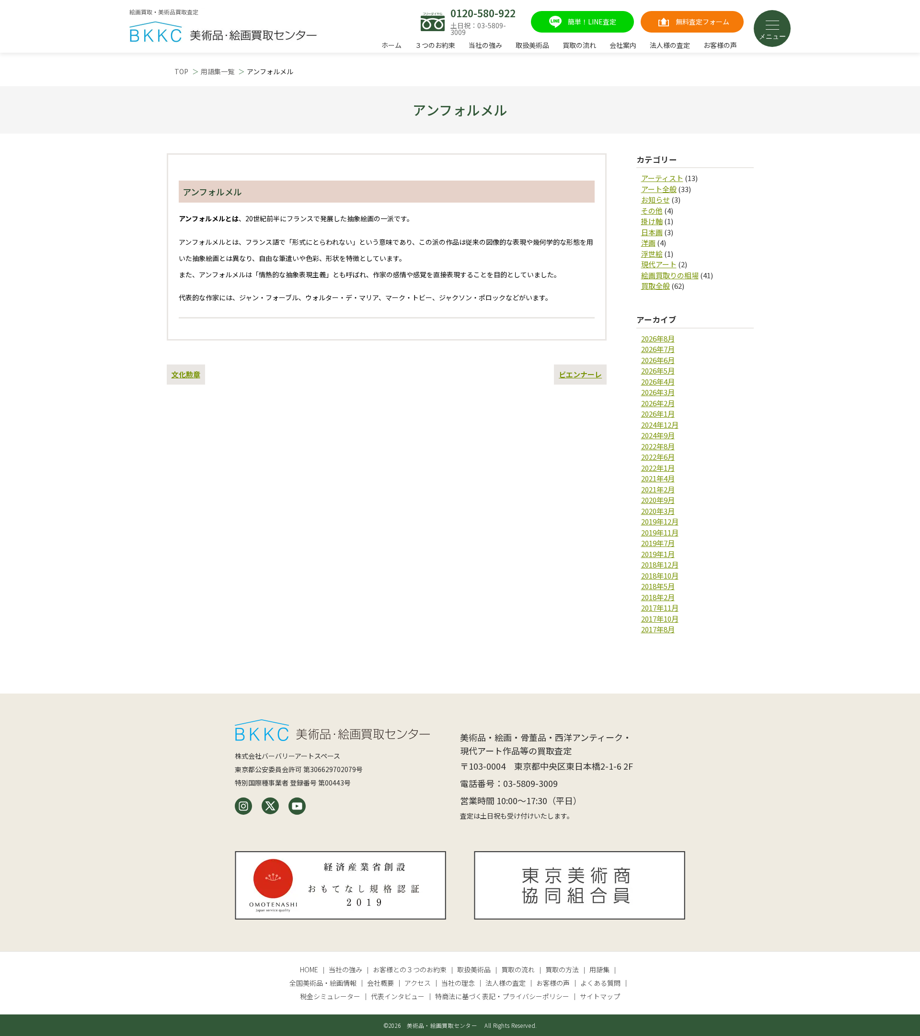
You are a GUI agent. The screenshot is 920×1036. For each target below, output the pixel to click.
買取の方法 (562, 969)
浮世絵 (652, 254)
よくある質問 (600, 983)
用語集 (599, 969)
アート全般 (659, 189)
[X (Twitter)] (270, 806)
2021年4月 (658, 478)
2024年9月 (658, 435)
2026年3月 (658, 392)
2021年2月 (658, 489)
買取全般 (655, 286)
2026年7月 (658, 349)
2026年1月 (658, 414)
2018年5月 (658, 586)
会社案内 (623, 45)
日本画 (652, 232)
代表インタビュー (398, 996)
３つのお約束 (435, 45)
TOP (181, 71)
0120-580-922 (483, 13)
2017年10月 (659, 619)
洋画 (648, 243)
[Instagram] (243, 806)
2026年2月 (658, 403)
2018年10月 (659, 575)
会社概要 (380, 983)
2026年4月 (658, 381)
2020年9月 (658, 500)
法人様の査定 (670, 45)
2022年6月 (658, 457)
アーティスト (662, 178)
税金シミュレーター (330, 996)
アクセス (417, 983)
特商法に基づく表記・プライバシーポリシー (502, 996)
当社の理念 (458, 983)
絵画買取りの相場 (670, 275)
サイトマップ (600, 996)
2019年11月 (659, 532)
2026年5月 (658, 370)
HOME (309, 969)
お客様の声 (720, 45)
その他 (652, 210)
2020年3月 (658, 511)
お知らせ (655, 199)
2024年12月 (659, 425)
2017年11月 (659, 608)
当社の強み (485, 45)
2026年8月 (658, 338)
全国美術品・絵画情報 (322, 983)
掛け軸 (652, 221)
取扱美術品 (532, 45)
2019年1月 (658, 554)
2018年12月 (659, 564)
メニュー (772, 36)
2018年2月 (658, 597)
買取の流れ (579, 45)
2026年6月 (658, 360)
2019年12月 (659, 521)
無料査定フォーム (702, 21)
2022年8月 (658, 446)
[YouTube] (297, 806)
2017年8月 (658, 629)
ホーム (391, 45)
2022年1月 (658, 468)
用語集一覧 (217, 71)
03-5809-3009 (530, 783)
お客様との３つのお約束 (410, 969)
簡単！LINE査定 (592, 21)
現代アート (659, 264)
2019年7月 (658, 543)
